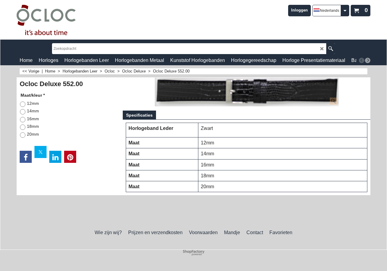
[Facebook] (26, 157)
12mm (33, 103)
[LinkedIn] (55, 157)
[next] (367, 60)
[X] (40, 152)
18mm (33, 126)
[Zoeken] (330, 48)
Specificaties (139, 115)
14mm (33, 110)
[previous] (361, 60)
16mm (33, 118)
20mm (33, 134)
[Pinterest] (70, 157)
